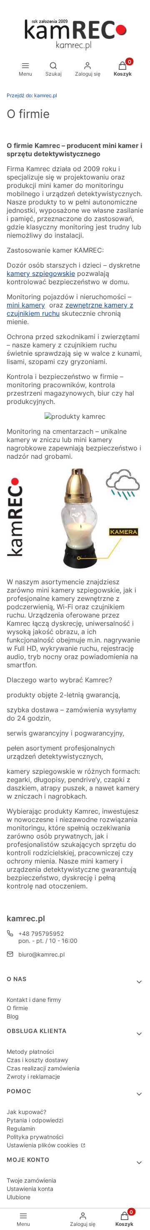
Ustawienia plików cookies (43, 1145)
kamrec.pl (32, 95)
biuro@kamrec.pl (41, 954)
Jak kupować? (26, 1111)
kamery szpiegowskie (41, 273)
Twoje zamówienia (31, 1180)
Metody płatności (30, 1051)
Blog (13, 1016)
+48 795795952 (41, 933)
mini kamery (26, 305)
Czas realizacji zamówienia (43, 1068)
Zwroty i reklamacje (33, 1076)
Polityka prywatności (35, 1136)
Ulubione (18, 1196)
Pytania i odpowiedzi (35, 1120)
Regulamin (21, 1128)
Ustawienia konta (30, 1188)
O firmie (17, 1007)
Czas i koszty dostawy (37, 1059)
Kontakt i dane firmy (34, 999)
